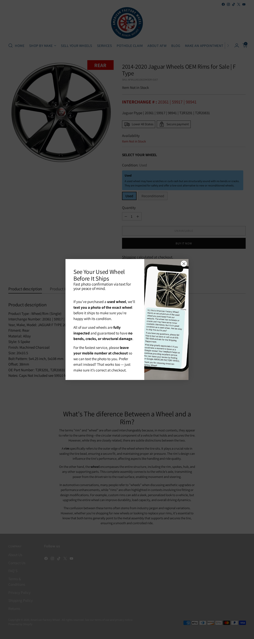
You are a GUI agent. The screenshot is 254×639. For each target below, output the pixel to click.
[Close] (184, 264)
